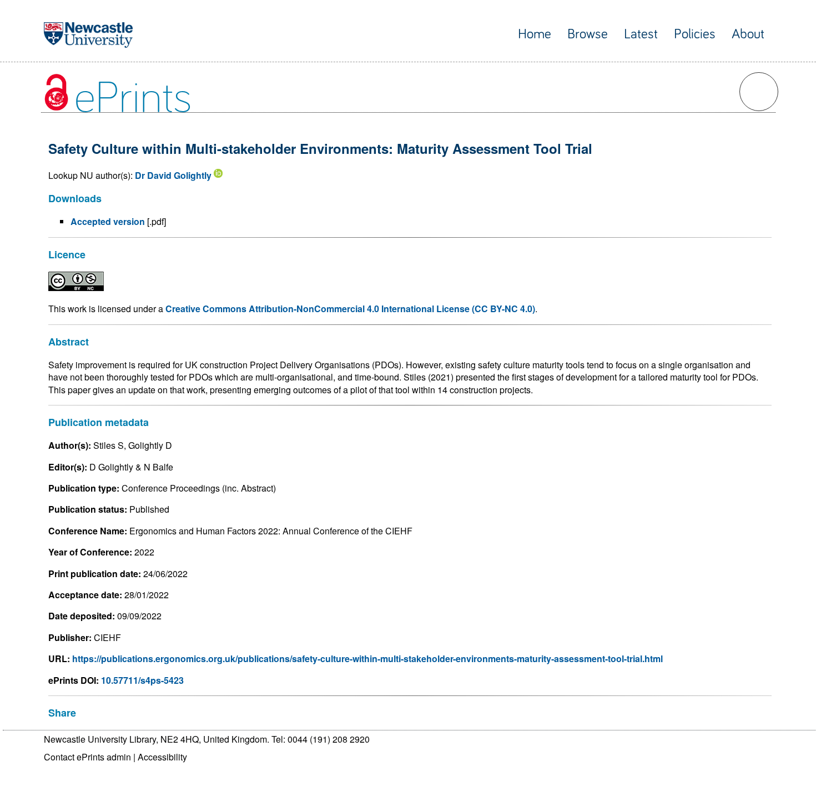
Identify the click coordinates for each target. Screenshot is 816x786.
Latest (641, 34)
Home (534, 34)
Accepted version (107, 221)
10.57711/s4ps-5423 (142, 680)
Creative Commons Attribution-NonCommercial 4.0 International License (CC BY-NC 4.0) (350, 308)
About (748, 34)
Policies (695, 34)
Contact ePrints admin (87, 756)
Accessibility (162, 756)
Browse (587, 34)
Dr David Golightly (173, 175)
